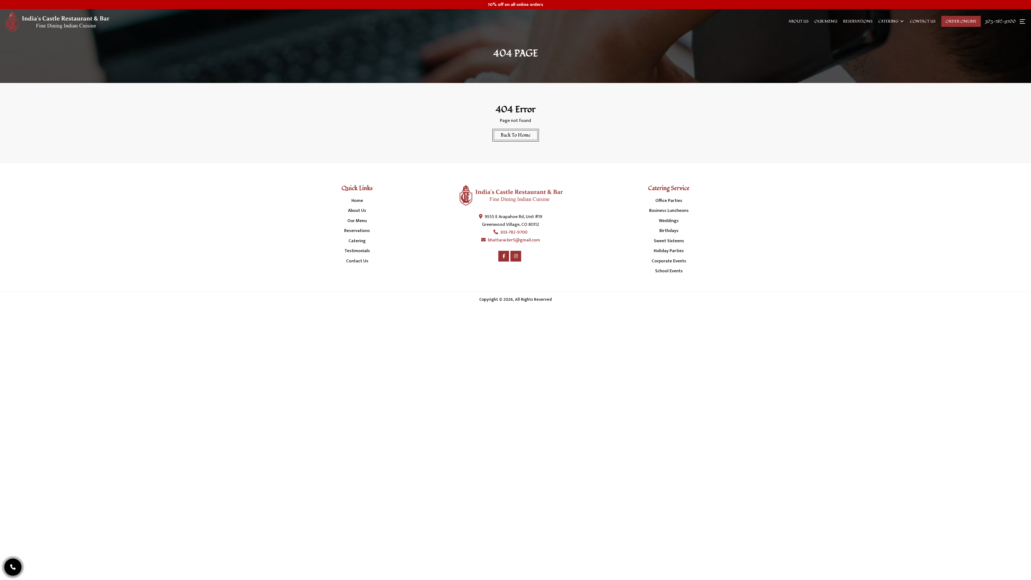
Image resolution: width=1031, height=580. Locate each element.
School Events (669, 271)
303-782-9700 (1000, 21)
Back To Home (516, 135)
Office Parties (668, 200)
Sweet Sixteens (669, 241)
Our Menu (825, 21)
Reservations (858, 21)
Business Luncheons (669, 210)
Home (357, 200)
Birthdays (668, 230)
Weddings (669, 220)
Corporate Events (669, 261)
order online (961, 21)
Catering (888, 21)
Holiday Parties (669, 251)
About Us (799, 21)
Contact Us (923, 21)
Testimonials (357, 251)
